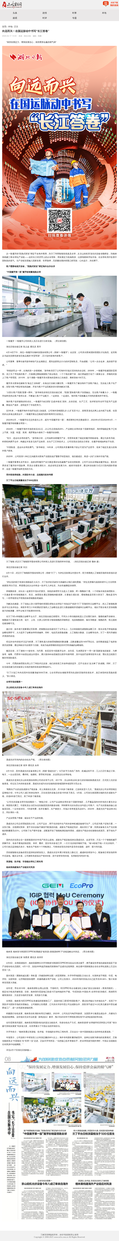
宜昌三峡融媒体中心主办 (29, 4)
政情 (45, 12)
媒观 (15, 17)
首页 (4, 26)
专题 (74, 17)
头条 (15, 12)
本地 (104, 12)
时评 (45, 17)
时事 (74, 12)
